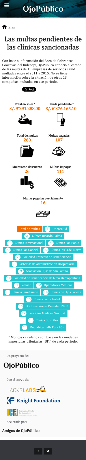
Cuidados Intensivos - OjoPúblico (43, 8)
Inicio (11, 27)
